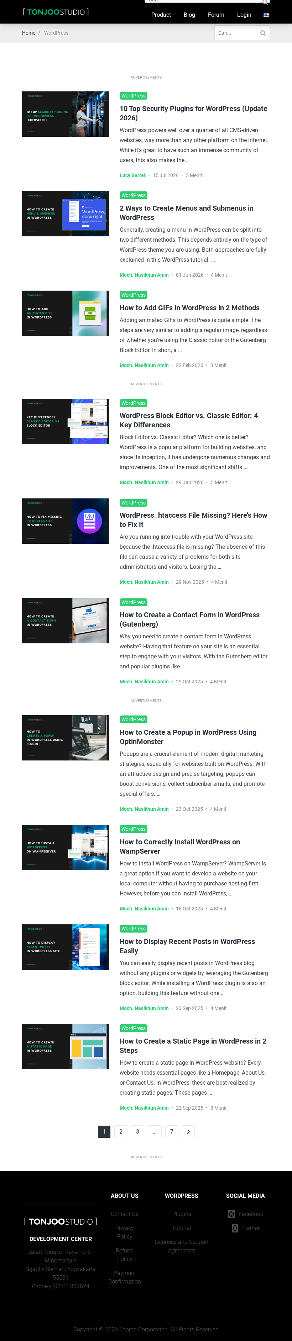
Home (28, 33)
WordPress (133, 96)
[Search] (263, 33)
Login (244, 14)
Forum (216, 14)
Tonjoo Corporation (143, 1329)
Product (161, 14)
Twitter (250, 1228)
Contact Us (125, 1214)
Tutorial (181, 1228)
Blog (189, 14)
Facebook (250, 1214)
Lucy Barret (133, 175)
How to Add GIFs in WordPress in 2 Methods (190, 307)
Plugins (181, 1214)
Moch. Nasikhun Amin (144, 275)
